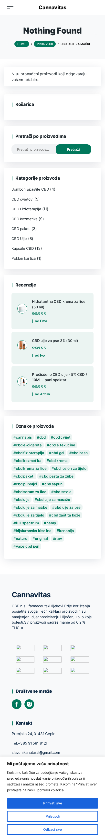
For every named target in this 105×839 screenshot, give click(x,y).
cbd (42, 437)
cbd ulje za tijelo (30, 515)
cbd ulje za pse (68, 507)
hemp (51, 523)
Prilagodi (53, 816)
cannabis (24, 437)
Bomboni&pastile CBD (30, 189)
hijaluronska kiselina (34, 530)
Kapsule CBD (22, 248)
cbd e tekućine (62, 445)
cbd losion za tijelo (70, 468)
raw (58, 538)
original (41, 538)
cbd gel (58, 453)
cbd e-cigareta (29, 445)
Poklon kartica (23, 258)
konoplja (66, 530)
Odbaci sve (52, 829)
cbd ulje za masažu (53, 499)
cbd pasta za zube (58, 476)
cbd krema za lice (31, 468)
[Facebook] (16, 704)
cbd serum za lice (31, 491)
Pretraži (73, 149)
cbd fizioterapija (30, 453)
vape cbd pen (27, 546)
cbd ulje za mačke (31, 507)
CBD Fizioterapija (26, 209)
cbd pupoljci (26, 484)
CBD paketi (21, 228)
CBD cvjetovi (22, 199)
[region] (52, 797)
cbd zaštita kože (66, 515)
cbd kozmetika (29, 460)
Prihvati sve (52, 803)
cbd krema (58, 460)
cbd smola (63, 491)
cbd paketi (25, 476)
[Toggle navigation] (10, 7)
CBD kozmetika (24, 219)
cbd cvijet (62, 437)
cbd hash (80, 453)
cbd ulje (23, 499)
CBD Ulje (19, 238)
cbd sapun (53, 484)
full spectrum (27, 523)
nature (21, 538)
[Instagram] (29, 704)
